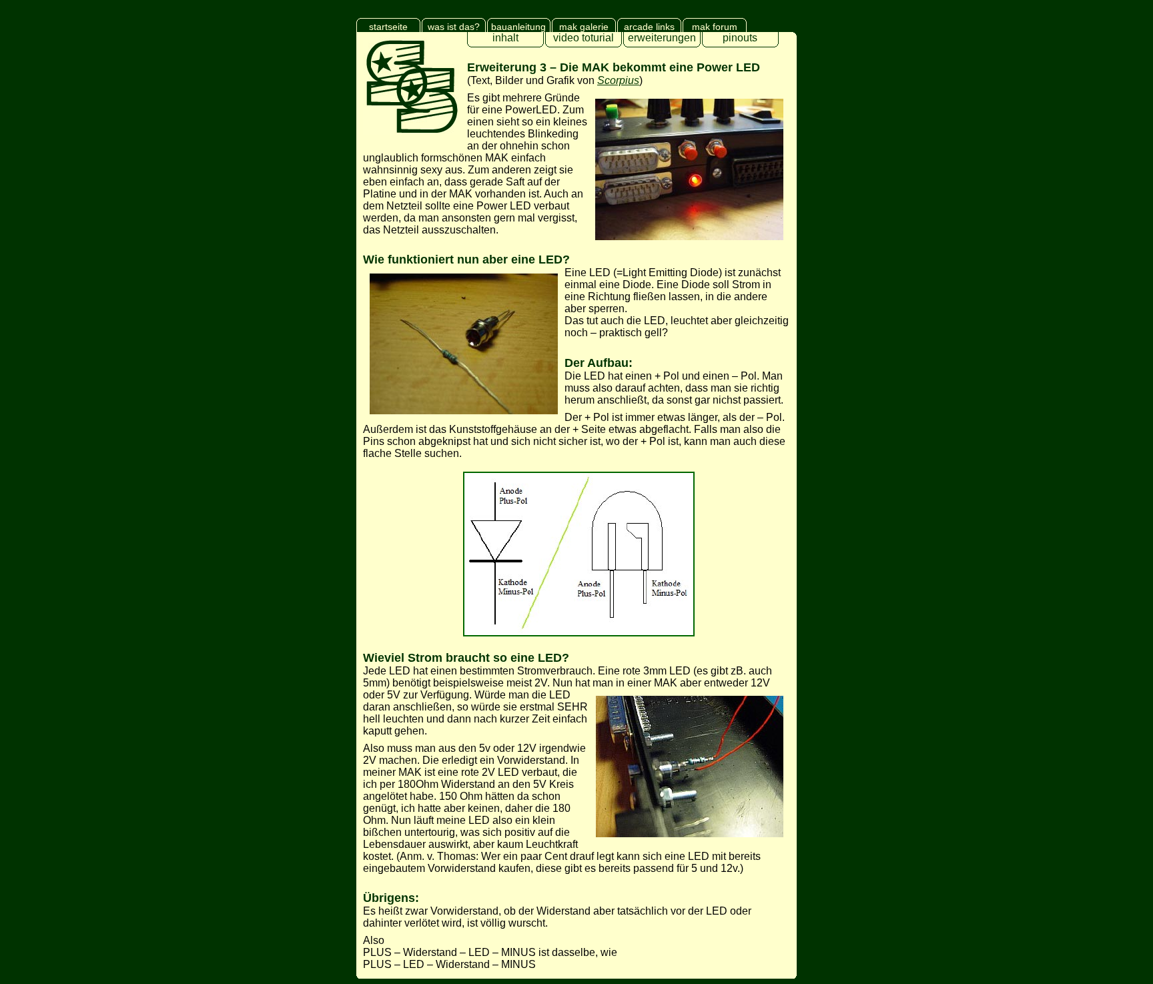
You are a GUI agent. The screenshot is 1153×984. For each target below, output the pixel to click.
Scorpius (618, 80)
